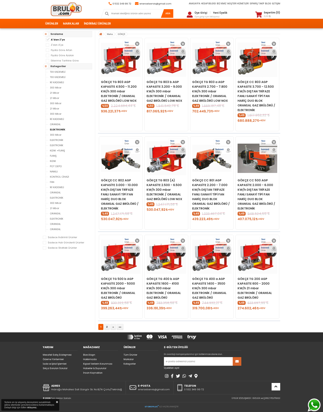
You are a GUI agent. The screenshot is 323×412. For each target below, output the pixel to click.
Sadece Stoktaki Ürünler (62, 248)
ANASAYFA (194, 3)
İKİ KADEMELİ (57, 82)
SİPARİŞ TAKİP (257, 3)
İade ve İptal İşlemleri (55, 363)
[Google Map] (196, 376)
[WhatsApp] (184, 376)
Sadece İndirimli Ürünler (62, 237)
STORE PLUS (152, 406)
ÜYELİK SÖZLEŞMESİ (241, 398)
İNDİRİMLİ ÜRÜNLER (97, 23)
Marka (110, 34)
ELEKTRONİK (57, 129)
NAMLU (54, 171)
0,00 (266, 16)
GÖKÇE (121, 34)
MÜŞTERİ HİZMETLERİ (238, 3)
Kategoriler (130, 363)
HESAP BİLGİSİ (208, 3)
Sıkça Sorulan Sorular (55, 368)
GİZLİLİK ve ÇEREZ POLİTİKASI (266, 398)
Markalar (129, 359)
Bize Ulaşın (89, 354)
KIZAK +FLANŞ (57, 150)
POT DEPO (56, 166)
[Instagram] (166, 376)
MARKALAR (71, 23)
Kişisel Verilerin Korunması (97, 363)
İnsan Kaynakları (92, 372)
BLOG (268, 3)
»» (120, 326)
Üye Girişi (201, 13)
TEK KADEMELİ (57, 72)
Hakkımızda (90, 359)
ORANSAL (55, 124)
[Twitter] (178, 376)
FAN (52, 182)
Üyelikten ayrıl (171, 367)
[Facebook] (172, 376)
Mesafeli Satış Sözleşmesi (57, 354)
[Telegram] (190, 376)
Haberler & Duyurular (94, 368)
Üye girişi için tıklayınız (207, 16)
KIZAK (53, 161)
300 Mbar (55, 87)
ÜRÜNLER (51, 23)
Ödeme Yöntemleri (53, 359)
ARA (167, 13)
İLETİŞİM (276, 3)
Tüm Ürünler (130, 354)
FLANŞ (53, 156)
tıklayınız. (32, 407)
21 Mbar (54, 93)
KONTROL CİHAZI (59, 177)
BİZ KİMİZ (221, 3)
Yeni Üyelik (220, 13)
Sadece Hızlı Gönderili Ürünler (66, 242)
